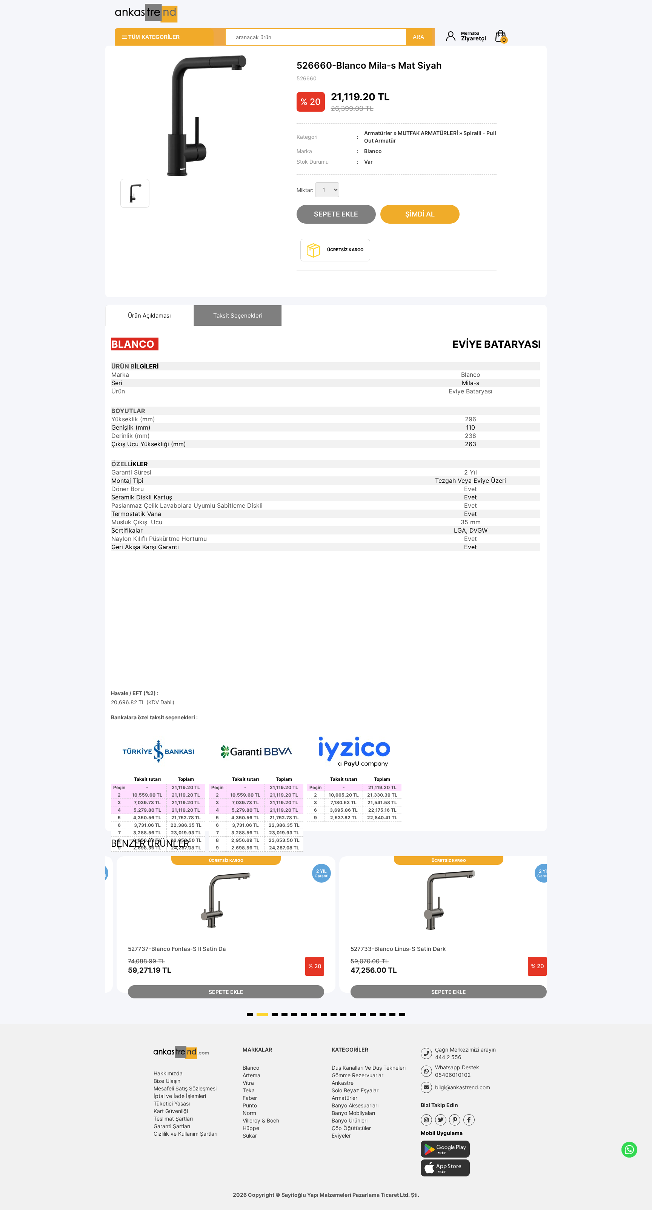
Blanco (251, 1067)
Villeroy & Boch (261, 1120)
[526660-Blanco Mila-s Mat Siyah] (202, 115)
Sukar (250, 1135)
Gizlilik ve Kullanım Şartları (185, 1133)
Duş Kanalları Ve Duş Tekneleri (369, 1067)
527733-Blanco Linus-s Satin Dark (398, 948)
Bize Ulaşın (167, 1081)
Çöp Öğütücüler (351, 1128)
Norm (249, 1113)
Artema (251, 1075)
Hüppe (251, 1128)
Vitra (248, 1082)
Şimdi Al (420, 214)
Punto (250, 1105)
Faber (250, 1098)
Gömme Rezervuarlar (357, 1075)
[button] (515, 35)
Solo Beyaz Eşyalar (355, 1090)
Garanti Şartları (172, 1126)
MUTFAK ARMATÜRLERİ (428, 133)
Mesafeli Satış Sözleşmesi (185, 1088)
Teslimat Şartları (173, 1118)
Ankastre (343, 1082)
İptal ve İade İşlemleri (180, 1096)
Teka (249, 1090)
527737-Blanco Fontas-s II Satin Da (177, 948)
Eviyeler (341, 1135)
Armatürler (378, 133)
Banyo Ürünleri (350, 1120)
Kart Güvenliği (171, 1111)
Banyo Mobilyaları (353, 1113)
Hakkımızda (168, 1073)
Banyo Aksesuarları (355, 1105)
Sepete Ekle (336, 214)
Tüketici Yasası (172, 1103)
